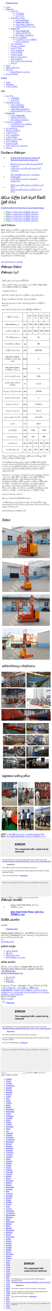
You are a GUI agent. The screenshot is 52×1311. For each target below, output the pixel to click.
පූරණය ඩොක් (16, 54)
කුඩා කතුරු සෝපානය (24, 35)
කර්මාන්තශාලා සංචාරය (20, 72)
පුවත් (8, 65)
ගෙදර (8, 7)
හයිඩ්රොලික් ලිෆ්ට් (23, 33)
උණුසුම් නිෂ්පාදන (8, 988)
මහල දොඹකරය (17, 50)
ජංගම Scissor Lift (22, 31)
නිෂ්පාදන (10, 9)
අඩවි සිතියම (22, 988)
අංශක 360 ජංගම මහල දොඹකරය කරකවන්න (25, 834)
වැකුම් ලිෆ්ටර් (16, 48)
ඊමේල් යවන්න (7, 999)
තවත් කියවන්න (7, 942)
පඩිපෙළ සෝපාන (18, 46)
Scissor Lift (15, 29)
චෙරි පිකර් (19, 13)
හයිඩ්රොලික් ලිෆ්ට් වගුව (25, 26)
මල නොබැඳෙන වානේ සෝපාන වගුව (26, 992)
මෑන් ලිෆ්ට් (19, 16)
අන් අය (14, 63)
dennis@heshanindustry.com (12, 973)
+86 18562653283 (8, 971)
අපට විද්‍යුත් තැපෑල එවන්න (12, 262)
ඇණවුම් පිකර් (16, 52)
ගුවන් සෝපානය (22, 42)
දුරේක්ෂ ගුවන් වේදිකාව (22, 990)
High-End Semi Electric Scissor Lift (24, 160)
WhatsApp (10, 1003)
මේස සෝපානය (22, 20)
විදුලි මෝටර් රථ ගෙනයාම (21, 61)
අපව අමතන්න (12, 74)
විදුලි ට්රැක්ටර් (16, 59)
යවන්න (4, 925)
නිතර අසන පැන (12, 67)
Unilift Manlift (6, 990)
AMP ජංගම (33, 988)
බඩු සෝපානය (16, 44)
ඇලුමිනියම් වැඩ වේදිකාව (26, 39)
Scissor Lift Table (22, 22)
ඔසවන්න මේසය (18, 18)
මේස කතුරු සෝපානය (24, 24)
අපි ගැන (9, 70)
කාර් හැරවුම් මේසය (19, 57)
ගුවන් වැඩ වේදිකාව (19, 37)
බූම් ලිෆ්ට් (14, 11)
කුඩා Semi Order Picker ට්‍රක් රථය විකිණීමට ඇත (25, 836)
